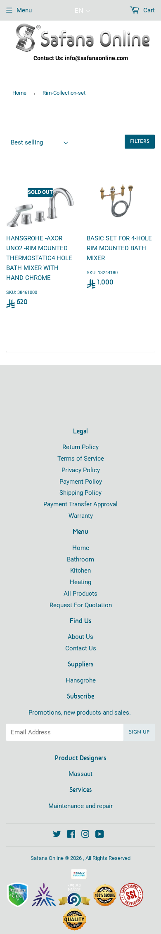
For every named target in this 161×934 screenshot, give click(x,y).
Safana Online (47, 858)
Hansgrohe (81, 680)
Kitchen (80, 570)
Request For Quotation (81, 605)
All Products (80, 593)
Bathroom (80, 559)
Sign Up (139, 732)
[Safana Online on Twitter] (57, 835)
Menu (24, 10)
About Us (80, 637)
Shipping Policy (80, 492)
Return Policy (80, 447)
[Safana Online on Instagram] (85, 835)
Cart (148, 10)
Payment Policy (80, 481)
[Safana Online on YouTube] (99, 835)
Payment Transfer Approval (80, 504)
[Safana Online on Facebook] (71, 835)
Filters (139, 141)
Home (19, 93)
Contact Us (80, 648)
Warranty (81, 515)
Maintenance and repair (80, 806)
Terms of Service (80, 458)
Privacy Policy (81, 470)
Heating (80, 582)
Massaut (80, 774)
